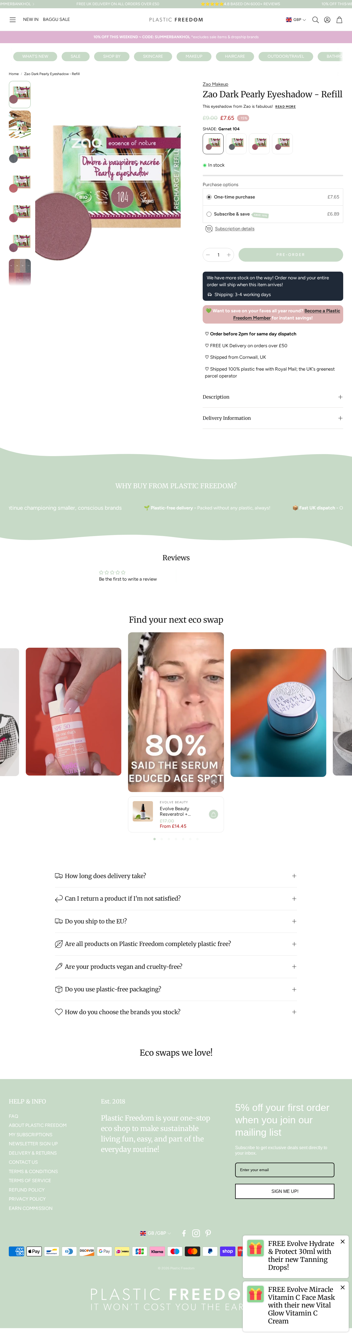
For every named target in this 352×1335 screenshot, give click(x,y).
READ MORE (285, 107)
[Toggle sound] (213, 782)
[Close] (342, 1241)
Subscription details (235, 228)
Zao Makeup (215, 84)
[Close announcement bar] (346, 4)
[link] (296, 1256)
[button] (12, 20)
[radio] (209, 197)
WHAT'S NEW (35, 56)
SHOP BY (111, 56)
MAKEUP (194, 56)
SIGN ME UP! (284, 1191)
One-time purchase (234, 197)
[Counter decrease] (208, 255)
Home (14, 74)
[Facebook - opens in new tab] (184, 1233)
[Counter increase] (229, 255)
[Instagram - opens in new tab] (196, 1233)
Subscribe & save (241, 214)
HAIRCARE (235, 56)
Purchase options (220, 184)
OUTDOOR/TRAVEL (286, 56)
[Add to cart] (213, 814)
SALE (76, 56)
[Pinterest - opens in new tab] (208, 1233)
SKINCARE (153, 56)
